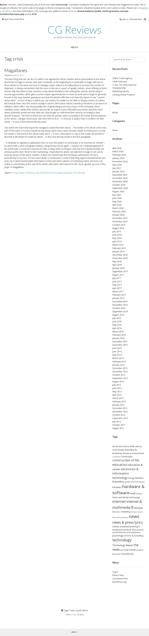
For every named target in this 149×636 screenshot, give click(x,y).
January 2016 (118, 338)
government (45, 173)
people (69, 173)
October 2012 (118, 414)
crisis (37, 173)
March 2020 (118, 208)
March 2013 (118, 398)
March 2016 (118, 331)
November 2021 (120, 174)
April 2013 (117, 394)
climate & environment (133, 453)
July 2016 (116, 318)
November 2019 (120, 221)
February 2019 (119, 248)
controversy (29, 173)
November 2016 (120, 304)
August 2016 (118, 314)
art (12, 173)
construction (127, 456)
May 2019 (117, 238)
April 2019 (117, 241)
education (119, 465)
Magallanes (15, 70)
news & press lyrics (127, 522)
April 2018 (117, 264)
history (139, 493)
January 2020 (118, 214)
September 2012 (120, 418)
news (134, 516)
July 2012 (116, 421)
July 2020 (116, 194)
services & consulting (133, 535)
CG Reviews (75, 29)
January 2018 (118, 268)
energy (131, 478)
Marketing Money (120, 91)
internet (53, 173)
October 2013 (118, 374)
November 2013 (120, 371)
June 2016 (117, 321)
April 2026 (117, 148)
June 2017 (117, 281)
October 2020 (118, 184)
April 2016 (117, 328)
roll (74, 173)
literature (116, 512)
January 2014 (118, 364)
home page (134, 497)
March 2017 (118, 291)
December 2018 (119, 254)
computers (116, 457)
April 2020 (117, 204)
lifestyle (138, 507)
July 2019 (116, 231)
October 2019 (118, 224)
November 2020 (120, 181)
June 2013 (117, 388)
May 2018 (117, 261)
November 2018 (120, 258)
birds (16, 173)
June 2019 (117, 234)
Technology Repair (122, 545)
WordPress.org (119, 581)
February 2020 (119, 211)
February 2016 (119, 334)
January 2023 (118, 171)
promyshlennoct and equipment (126, 532)
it (132, 507)
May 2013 (117, 391)
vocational (127, 553)
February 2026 (119, 154)
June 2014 (117, 351)
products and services (134, 529)
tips (121, 550)
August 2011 (118, 428)
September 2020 (120, 188)
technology (80, 173)
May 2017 (117, 284)
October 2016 (118, 308)
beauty (121, 449)
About (74, 47)
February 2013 (119, 401)
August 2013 (118, 381)
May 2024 (117, 164)
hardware (117, 487)
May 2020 (117, 201)
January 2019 (118, 251)
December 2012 (119, 408)
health (133, 493)
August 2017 (118, 274)
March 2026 (118, 151)
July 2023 (116, 168)
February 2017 (119, 294)
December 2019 (119, 218)
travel (132, 549)
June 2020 (117, 198)
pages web (61, 173)
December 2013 (119, 368)
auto (132, 446)
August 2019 (118, 228)
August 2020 (118, 191)
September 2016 (120, 311)
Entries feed (118, 575)
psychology (117, 535)
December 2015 (119, 341)
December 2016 (119, 301)
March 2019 (118, 244)
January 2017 (118, 298)
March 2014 (118, 358)
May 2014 (117, 354)
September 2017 (120, 271)
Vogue (74, 614)
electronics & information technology (125, 473)
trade (126, 549)
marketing (125, 511)
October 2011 (118, 424)
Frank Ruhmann (119, 81)
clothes (21, 173)
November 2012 (120, 411)
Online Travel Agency (122, 78)
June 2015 (117, 348)
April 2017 (117, 288)
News (115, 130)
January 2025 (118, 158)
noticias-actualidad (120, 526)
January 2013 (118, 404)
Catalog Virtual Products (123, 94)
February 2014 (119, 361)
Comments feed (120, 578)
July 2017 (116, 278)
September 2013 (120, 378)
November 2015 (120, 344)
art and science (122, 446)
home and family (120, 497)
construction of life (125, 460)
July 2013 (116, 384)
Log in (115, 571)
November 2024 (120, 161)
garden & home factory (134, 482)
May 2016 (117, 324)
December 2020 (119, 178)
